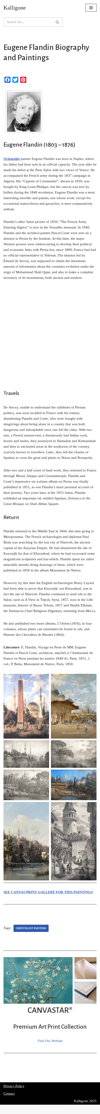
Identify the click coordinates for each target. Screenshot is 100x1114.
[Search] (57, 22)
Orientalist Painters (31, 928)
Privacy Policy (13, 1086)
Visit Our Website (50, 1041)
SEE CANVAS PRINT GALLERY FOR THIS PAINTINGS (48, 892)
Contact (9, 1093)
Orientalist (11, 159)
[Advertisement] (50, 337)
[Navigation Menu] (91, 8)
